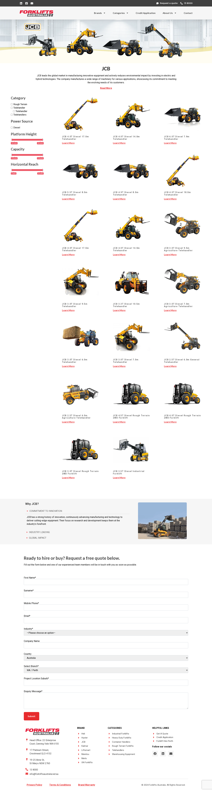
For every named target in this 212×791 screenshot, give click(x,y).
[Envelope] (171, 753)
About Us (168, 13)
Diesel (16, 127)
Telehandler (19, 107)
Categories (119, 13)
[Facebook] (155, 753)
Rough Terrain (20, 104)
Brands (98, 13)
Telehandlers (19, 114)
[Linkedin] (163, 753)
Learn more (68, 142)
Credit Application (145, 13)
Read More (106, 88)
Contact (188, 13)
